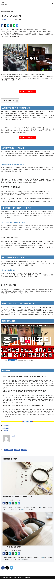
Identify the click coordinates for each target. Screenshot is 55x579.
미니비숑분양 (6, 430)
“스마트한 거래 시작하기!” (28, 91)
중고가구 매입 (17, 449)
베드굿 (4, 19)
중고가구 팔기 (24, 449)
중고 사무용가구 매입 (8, 449)
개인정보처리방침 (25, 577)
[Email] (11, 568)
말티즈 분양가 (6, 428)
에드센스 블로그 (6, 425)
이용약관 (19, 577)
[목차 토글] (16, 100)
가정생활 (5, 11)
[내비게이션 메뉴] (52, 3)
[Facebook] (3, 568)
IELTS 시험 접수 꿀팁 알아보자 (13, 546)
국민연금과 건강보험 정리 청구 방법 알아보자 (17, 496)
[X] (7, 568)
